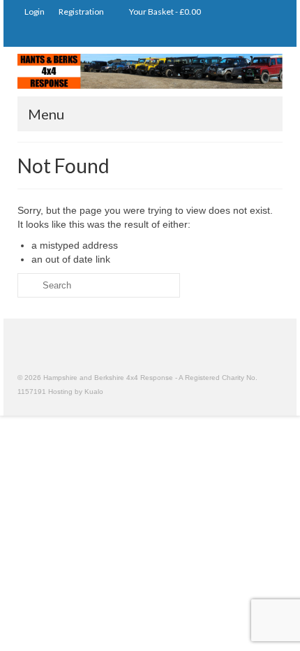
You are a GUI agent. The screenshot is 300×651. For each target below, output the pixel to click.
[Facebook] (271, 35)
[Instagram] (230, 35)
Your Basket (164, 11)
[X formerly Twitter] (251, 35)
